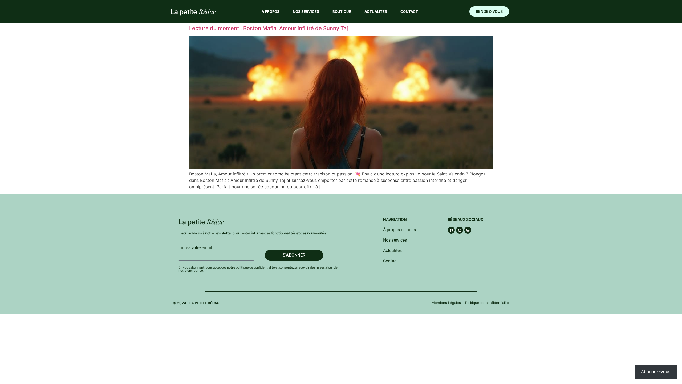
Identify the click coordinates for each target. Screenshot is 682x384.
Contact (409, 11)
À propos (270, 11)
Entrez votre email (195, 248)
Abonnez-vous (655, 371)
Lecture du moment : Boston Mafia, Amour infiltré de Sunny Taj (268, 28)
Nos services (306, 11)
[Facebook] (451, 230)
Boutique (341, 11)
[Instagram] (467, 230)
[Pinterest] (459, 230)
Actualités (375, 11)
